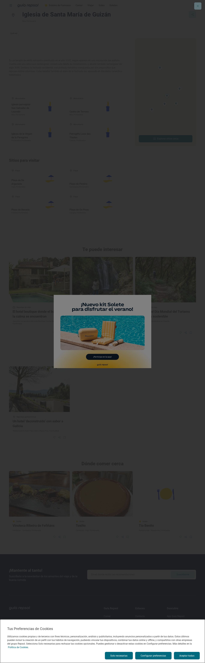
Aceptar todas (186, 655)
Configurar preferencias (153, 655)
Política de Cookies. (18, 647)
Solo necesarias (118, 655)
